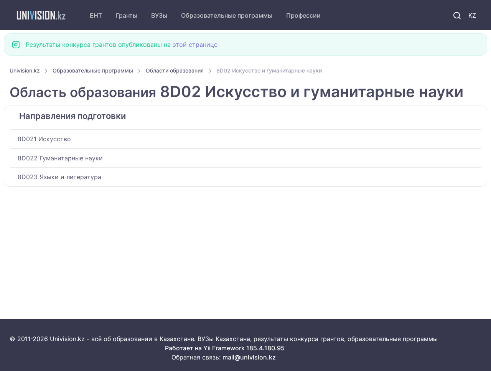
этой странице (195, 44)
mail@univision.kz (249, 357)
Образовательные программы (226, 15)
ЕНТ (96, 15)
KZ (472, 15)
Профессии (303, 15)
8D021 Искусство (44, 139)
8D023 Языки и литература (59, 177)
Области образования (175, 70)
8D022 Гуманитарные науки (60, 158)
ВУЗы (159, 15)
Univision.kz (25, 70)
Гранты (126, 15)
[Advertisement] (240, 243)
